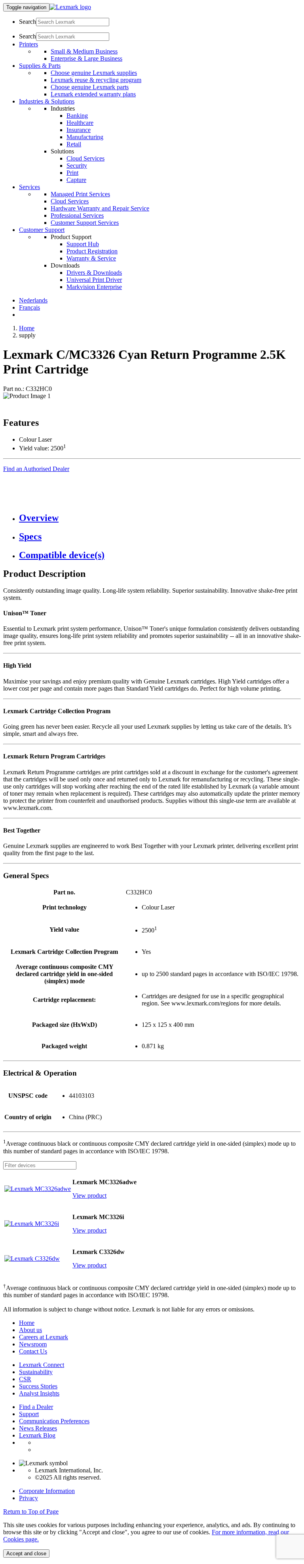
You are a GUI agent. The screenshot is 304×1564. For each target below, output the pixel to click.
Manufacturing (84, 137)
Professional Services (77, 215)
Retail (73, 144)
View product (89, 1195)
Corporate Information (47, 1490)
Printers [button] (28, 44)
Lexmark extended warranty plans (93, 94)
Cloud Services (85, 158)
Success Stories (38, 1386)
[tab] (160, 518)
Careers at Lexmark (43, 1337)
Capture (76, 179)
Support (29, 1414)
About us (30, 1330)
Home (26, 328)
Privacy (28, 1498)
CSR (25, 1379)
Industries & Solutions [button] (46, 101)
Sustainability (36, 1372)
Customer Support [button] (42, 229)
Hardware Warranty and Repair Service (100, 208)
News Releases (38, 1428)
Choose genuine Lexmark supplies (94, 72)
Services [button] (29, 187)
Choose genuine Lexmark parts (90, 87)
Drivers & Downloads (94, 272)
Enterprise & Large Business (86, 58)
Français (29, 307)
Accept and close (26, 1553)
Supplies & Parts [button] (40, 65)
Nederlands (33, 300)
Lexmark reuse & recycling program (96, 80)
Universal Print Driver (94, 279)
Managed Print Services (80, 194)
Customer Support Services (85, 222)
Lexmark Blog (37, 1435)
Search (27, 21)
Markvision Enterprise (94, 286)
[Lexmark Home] (70, 7)
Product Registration (92, 251)
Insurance (78, 129)
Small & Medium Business (84, 51)
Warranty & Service (91, 258)
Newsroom (33, 1344)
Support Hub (82, 244)
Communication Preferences (54, 1421)
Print (72, 172)
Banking (77, 115)
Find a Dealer (36, 1406)
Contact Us (33, 1351)
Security (76, 165)
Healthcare (79, 122)
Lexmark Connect (41, 1364)
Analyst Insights (39, 1393)
